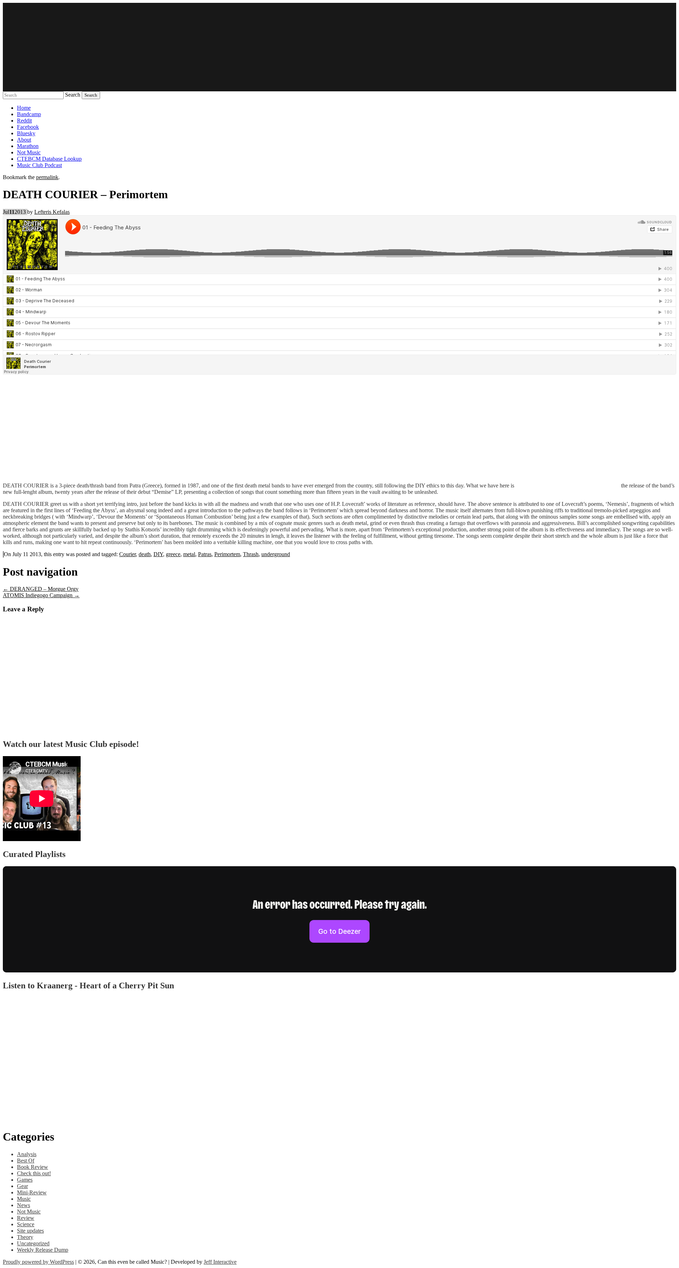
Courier (127, 554)
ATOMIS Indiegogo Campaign (41, 595)
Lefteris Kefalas (52, 212)
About (24, 140)
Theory (25, 1237)
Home (24, 108)
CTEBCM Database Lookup (49, 159)
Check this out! (34, 1173)
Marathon (28, 146)
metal (189, 554)
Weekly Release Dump (42, 1250)
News (23, 1205)
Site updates (30, 1231)
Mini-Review (32, 1192)
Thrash (251, 554)
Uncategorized (33, 1243)
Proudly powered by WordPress (38, 1262)
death (145, 554)
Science (25, 1224)
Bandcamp (29, 114)
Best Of (25, 1161)
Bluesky (26, 133)
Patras (204, 554)
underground (275, 554)
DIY (158, 554)
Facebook (28, 127)
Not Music (29, 152)
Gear (22, 1186)
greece (173, 554)
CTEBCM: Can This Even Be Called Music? (339, 47)
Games (25, 1180)
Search (72, 95)
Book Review (32, 1167)
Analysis (26, 1154)
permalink (47, 177)
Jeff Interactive (220, 1262)
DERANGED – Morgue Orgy (41, 589)
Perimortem (227, 554)
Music (24, 1199)
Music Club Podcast (39, 165)
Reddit (24, 121)
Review (25, 1218)
